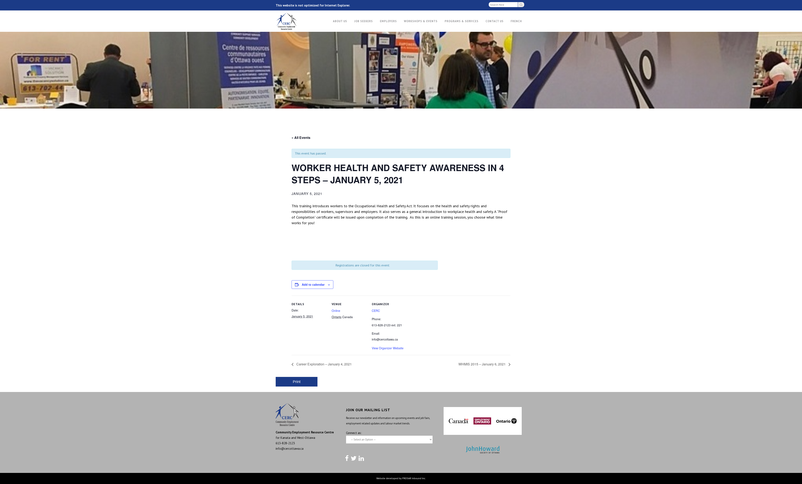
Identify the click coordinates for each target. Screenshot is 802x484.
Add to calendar (313, 284)
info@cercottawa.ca (289, 449)
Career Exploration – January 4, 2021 (324, 364)
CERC (376, 311)
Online (336, 311)
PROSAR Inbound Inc (413, 478)
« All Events (301, 137)
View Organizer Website (388, 348)
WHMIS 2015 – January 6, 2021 (482, 364)
